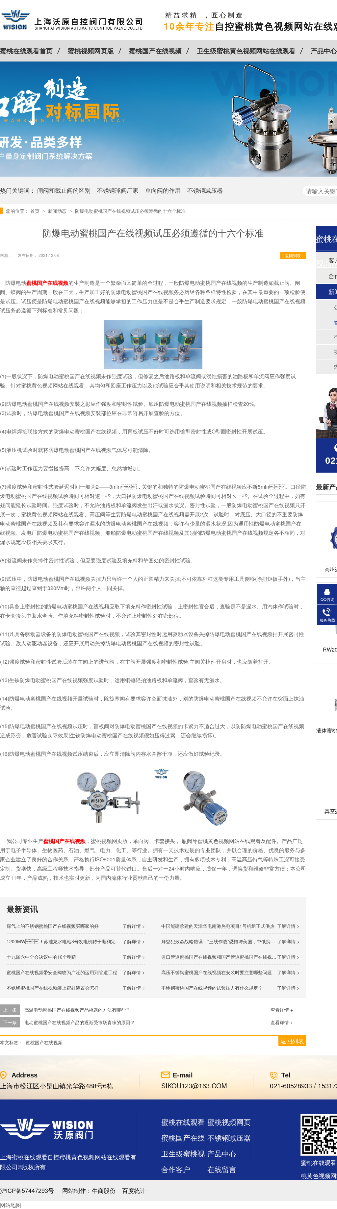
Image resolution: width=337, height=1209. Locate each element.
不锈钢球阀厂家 (118, 190)
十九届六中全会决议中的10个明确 (41, 956)
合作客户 (175, 1169)
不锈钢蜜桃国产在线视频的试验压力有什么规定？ (212, 987)
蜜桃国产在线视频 (155, 50)
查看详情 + (282, 1009)
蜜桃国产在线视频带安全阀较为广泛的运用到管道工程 (62, 972)
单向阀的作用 (163, 190)
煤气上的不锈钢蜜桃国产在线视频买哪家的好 (53, 926)
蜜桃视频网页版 (91, 50)
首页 (35, 211)
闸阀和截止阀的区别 (64, 190)
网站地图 (10, 1205)
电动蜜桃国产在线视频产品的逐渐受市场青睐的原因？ (79, 1022)
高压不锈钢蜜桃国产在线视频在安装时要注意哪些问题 (216, 972)
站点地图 (175, 1185)
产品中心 (324, 50)
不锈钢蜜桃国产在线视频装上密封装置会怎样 (53, 987)
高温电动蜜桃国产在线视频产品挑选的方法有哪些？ (77, 1009)
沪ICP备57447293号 (27, 1190)
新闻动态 (58, 211)
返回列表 (293, 255)
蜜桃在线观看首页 (26, 50)
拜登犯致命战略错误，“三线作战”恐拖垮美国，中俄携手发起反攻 (227, 941)
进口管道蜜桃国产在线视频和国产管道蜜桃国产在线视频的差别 (225, 956)
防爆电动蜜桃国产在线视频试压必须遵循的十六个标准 (130, 211)
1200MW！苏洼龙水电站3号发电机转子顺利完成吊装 (68, 941)
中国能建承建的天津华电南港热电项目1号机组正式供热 (217, 926)
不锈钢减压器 (205, 190)
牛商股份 (104, 1190)
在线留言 (221, 1169)
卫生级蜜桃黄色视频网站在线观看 (246, 50)
